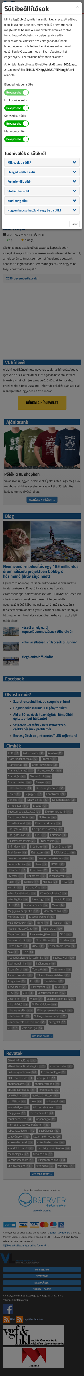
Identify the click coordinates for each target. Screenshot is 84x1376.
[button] (19, 162)
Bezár (74, 224)
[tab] (42, 162)
